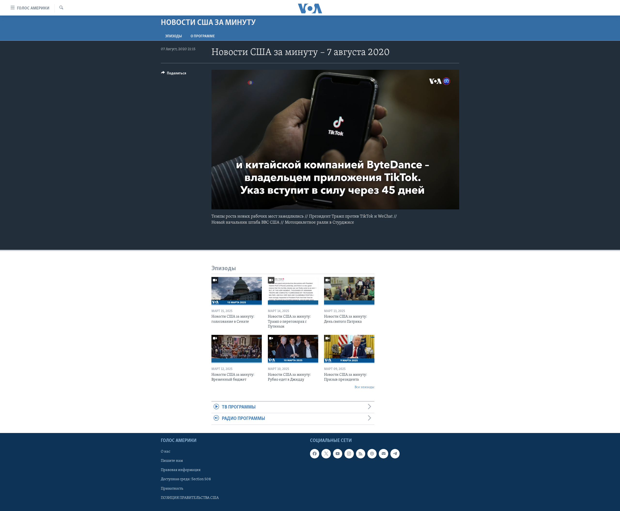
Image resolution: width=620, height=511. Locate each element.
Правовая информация (181, 470)
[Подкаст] (372, 453)
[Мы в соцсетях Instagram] (349, 453)
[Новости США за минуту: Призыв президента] (349, 349)
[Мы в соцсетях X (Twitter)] (326, 453)
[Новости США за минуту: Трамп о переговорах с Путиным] (293, 291)
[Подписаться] (383, 453)
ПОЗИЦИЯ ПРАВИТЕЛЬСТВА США (190, 498)
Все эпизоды (364, 387)
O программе (203, 36)
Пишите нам (172, 461)
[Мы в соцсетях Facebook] (314, 453)
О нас (165, 452)
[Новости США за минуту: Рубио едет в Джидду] (293, 349)
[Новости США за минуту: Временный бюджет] (236, 349)
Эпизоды (173, 36)
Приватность (172, 488)
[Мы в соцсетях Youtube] (337, 453)
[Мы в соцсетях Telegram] (395, 453)
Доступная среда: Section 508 (186, 479)
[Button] (173, 74)
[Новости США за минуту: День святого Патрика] (349, 291)
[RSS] (360, 453)
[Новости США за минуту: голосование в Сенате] (236, 291)
